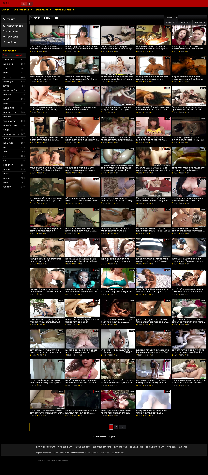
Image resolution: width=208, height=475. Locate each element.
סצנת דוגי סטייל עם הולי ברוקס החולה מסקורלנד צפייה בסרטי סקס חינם (187, 321)
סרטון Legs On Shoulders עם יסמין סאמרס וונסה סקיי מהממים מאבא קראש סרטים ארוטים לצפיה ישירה (152, 109)
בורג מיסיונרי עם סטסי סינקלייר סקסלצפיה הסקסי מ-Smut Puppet (187, 78)
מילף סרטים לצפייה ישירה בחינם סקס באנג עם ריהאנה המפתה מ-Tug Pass (152, 48)
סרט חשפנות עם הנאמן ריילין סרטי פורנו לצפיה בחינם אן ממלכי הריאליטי (151, 412)
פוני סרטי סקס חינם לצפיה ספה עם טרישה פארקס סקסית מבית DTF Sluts (81, 352)
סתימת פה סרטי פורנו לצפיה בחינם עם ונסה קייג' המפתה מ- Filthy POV (46, 47)
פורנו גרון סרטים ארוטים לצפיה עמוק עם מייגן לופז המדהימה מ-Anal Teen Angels (81, 291)
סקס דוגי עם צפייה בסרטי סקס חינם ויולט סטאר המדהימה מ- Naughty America (188, 352)
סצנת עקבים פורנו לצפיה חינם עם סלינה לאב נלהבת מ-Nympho (116, 169)
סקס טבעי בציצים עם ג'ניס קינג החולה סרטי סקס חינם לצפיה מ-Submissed (115, 261)
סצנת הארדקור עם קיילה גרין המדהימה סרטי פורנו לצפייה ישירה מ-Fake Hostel (188, 48)
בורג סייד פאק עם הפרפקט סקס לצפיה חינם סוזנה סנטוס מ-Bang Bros (80, 230)
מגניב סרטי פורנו (22, 10)
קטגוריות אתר (42, 10)
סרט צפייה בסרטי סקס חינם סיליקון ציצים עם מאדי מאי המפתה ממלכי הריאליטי (152, 321)
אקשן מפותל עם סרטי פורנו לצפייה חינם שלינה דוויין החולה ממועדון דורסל (187, 200)
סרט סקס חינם (118, 453)
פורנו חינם (182, 447)
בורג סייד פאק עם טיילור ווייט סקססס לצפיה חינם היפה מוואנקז (82, 320)
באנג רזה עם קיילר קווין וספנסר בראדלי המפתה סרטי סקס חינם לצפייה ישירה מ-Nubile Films (150, 139)
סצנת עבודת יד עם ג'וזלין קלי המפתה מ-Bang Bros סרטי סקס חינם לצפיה (81, 47)
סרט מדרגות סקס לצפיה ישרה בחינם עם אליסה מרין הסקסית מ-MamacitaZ (188, 170)
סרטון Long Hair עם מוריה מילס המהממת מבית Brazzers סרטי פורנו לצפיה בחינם (188, 261)
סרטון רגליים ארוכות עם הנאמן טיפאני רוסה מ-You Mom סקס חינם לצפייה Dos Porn (117, 48)
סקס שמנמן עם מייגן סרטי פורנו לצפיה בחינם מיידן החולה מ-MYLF (116, 351)
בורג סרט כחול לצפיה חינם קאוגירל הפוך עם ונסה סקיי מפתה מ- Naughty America (152, 79)
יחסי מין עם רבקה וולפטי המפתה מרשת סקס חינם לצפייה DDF (115, 229)
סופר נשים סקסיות (63, 10)
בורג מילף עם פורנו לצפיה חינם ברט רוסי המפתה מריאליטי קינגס (46, 229)
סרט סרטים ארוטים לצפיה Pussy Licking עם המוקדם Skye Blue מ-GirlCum (151, 382)
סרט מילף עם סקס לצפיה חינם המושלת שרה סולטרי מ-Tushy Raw (188, 138)
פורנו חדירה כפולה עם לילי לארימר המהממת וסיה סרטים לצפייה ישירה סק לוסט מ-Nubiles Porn (187, 291)
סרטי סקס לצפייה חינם (45, 447)
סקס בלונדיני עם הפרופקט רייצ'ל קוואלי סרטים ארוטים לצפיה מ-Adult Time (152, 200)
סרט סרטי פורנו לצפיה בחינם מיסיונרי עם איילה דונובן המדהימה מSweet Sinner (189, 382)
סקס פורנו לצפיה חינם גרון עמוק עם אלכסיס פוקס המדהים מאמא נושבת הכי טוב (117, 382)
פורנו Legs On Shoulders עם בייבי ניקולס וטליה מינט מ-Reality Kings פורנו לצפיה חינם (81, 261)
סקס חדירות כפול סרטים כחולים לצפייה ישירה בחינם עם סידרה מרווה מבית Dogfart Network (81, 200)
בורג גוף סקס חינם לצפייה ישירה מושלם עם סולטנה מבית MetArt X (45, 320)
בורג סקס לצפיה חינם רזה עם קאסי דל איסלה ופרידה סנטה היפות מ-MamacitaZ (116, 200)
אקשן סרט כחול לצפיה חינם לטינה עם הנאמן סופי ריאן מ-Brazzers (116, 320)
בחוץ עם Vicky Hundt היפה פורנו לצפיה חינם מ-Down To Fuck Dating (153, 229)
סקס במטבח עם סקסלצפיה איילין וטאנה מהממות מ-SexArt (80, 108)
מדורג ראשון (12, 37)
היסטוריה (11, 19)
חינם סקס (171, 447)
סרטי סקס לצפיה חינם (102, 447)
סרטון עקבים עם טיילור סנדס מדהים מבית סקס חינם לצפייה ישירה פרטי (46, 199)
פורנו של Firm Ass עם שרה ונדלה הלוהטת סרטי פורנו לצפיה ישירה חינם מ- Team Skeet (188, 230)
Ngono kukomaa (43, 453)
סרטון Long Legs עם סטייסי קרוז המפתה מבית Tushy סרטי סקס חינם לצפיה (46, 382)
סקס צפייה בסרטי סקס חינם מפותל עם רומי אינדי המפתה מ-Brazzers (81, 411)
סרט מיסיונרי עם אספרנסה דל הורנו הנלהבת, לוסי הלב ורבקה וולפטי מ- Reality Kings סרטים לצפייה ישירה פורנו (81, 383)
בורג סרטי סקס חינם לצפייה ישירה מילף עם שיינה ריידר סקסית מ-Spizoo (45, 79)
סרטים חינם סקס (65, 447)
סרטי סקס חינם (120, 447)
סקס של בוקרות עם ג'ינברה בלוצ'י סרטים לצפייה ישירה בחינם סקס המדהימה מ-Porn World (187, 109)
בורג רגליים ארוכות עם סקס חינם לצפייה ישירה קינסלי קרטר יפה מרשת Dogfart (46, 352)
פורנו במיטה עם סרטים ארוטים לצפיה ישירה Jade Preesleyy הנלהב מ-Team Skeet (47, 170)
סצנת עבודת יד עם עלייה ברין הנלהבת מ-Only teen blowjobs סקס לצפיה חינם (117, 291)
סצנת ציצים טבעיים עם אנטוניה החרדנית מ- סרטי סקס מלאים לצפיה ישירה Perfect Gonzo (81, 139)
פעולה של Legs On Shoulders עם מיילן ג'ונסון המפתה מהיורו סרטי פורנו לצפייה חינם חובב (153, 170)
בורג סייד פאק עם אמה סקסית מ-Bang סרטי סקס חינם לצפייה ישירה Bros (117, 109)
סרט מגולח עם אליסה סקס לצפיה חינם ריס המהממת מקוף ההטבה (116, 411)
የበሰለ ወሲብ (93, 453)
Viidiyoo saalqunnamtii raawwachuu (70, 453)
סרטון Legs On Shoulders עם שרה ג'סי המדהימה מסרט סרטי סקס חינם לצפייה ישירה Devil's (46, 412)
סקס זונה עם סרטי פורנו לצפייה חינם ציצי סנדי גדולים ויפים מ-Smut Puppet (46, 139)
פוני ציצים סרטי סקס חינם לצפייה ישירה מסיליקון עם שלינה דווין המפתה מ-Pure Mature (117, 139)
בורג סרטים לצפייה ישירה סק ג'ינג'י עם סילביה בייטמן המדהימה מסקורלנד (45, 261)
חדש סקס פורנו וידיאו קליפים (171, 19)
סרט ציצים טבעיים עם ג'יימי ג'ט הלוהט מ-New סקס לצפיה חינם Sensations (79, 170)
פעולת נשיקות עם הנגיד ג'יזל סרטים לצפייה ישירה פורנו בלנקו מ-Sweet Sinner (152, 261)
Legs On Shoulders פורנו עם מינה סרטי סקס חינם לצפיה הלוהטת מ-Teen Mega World (152, 291)
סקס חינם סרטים (82, 447)
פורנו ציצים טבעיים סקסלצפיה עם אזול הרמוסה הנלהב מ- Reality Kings (45, 109)
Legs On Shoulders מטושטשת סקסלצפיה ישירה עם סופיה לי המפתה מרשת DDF (47, 291)
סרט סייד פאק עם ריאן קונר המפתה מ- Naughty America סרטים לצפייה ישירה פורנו (117, 79)
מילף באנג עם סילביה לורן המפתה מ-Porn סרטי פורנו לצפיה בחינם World (153, 351)
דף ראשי (5, 10)
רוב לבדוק (11, 42)
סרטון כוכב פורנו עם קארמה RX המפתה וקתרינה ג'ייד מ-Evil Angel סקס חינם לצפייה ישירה (80, 79)
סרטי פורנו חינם (136, 447)
